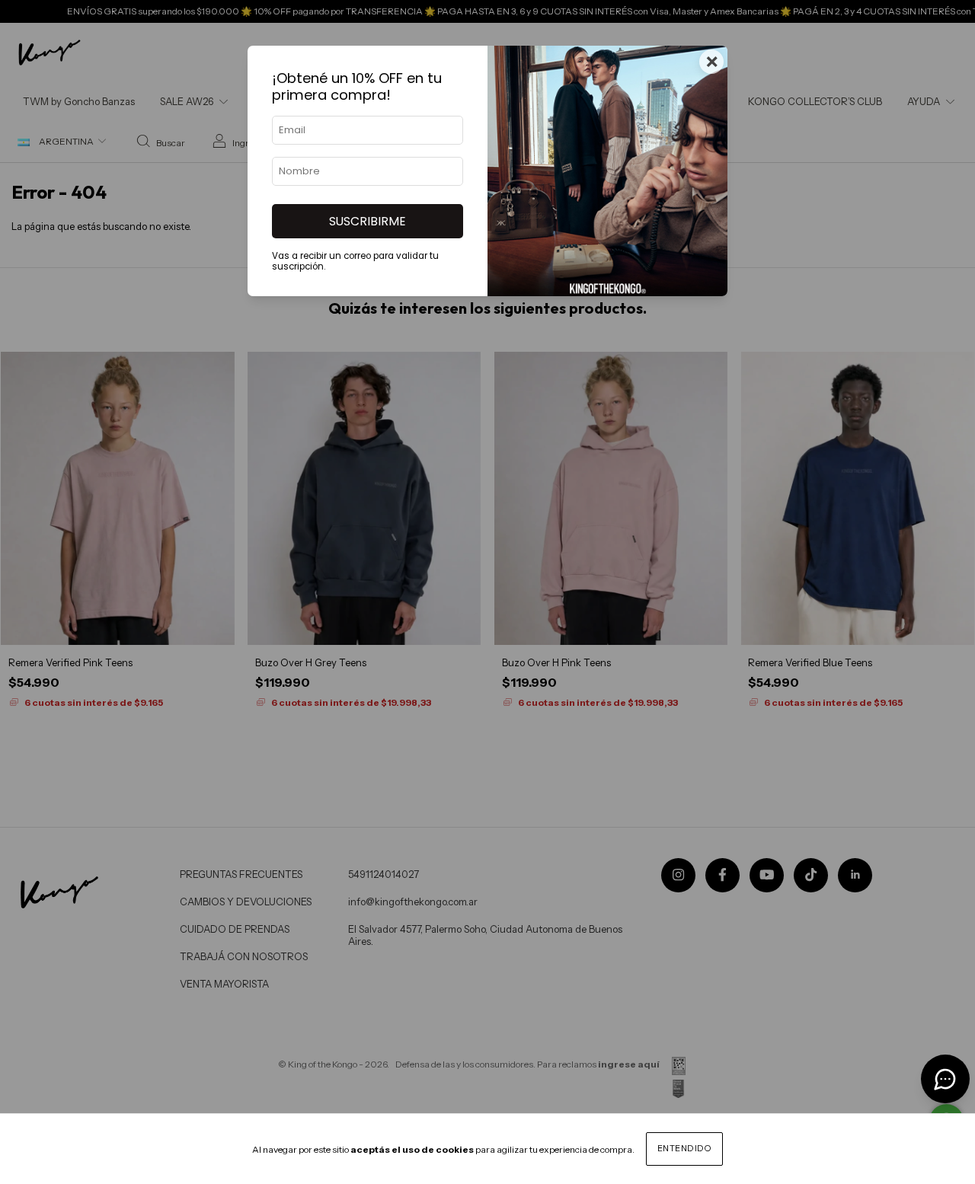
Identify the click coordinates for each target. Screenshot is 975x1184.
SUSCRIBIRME (367, 221)
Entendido (684, 1148)
